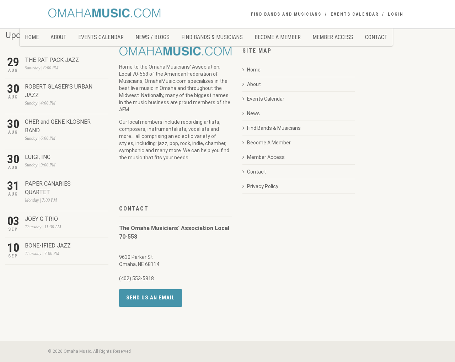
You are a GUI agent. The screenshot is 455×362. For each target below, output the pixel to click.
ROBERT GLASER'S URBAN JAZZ (58, 91)
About (58, 37)
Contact (376, 37)
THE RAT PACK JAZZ (52, 60)
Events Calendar (101, 37)
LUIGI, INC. (38, 157)
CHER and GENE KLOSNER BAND (58, 126)
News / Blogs (152, 37)
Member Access (332, 37)
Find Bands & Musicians (212, 37)
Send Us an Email (150, 297)
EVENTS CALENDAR (355, 14)
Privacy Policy (262, 186)
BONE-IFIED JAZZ (48, 245)
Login (395, 14)
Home (32, 37)
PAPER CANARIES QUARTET (48, 188)
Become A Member (278, 37)
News (253, 113)
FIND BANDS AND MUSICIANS (286, 14)
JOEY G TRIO (41, 218)
